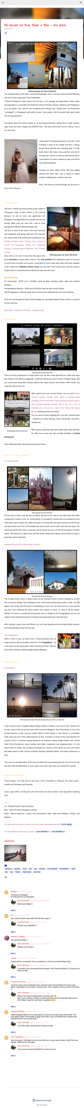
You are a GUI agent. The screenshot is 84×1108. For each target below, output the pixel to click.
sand (73, 869)
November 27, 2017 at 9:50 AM (39, 965)
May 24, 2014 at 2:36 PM (21, 915)
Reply (13, 910)
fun (30, 869)
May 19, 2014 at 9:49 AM (25, 891)
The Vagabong (17, 1037)
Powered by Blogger (43, 1100)
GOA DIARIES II (58, 832)
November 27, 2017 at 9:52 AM (39, 993)
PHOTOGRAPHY (52, 869)
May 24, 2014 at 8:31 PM (33, 936)
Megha (14, 892)
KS (12, 915)
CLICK (66, 824)
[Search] (81, 2)
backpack (8, 869)
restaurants (64, 869)
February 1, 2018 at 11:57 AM (34, 1011)
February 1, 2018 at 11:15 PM (39, 1046)
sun (11, 872)
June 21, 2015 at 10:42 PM (38, 922)
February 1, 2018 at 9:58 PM (32, 1037)
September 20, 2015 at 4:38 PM (40, 900)
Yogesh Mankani (17, 1011)
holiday (42, 869)
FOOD (25, 869)
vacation (37, 872)
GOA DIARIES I (42, 832)
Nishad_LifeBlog (18, 937)
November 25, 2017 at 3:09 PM (26, 958)
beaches (17, 869)
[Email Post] (5, 866)
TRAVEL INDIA (27, 872)
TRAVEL (17, 872)
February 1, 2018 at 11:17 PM (39, 1022)
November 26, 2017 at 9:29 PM (36, 982)
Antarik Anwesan (18, 982)
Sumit (13, 958)
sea (6, 872)
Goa (35, 869)
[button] (5, 33)
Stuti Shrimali (23, 901)
